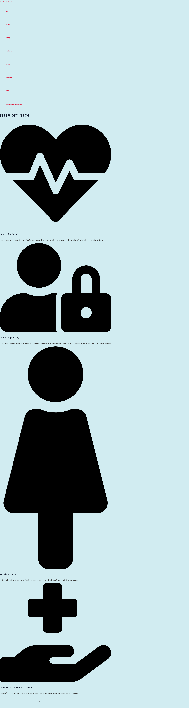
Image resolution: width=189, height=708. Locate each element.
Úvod (7, 11)
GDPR (8, 91)
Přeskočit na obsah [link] (6, 1)
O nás (8, 24)
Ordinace (9, 51)
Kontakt (8, 64)
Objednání (9, 77)
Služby (8, 38)
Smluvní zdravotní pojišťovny (14, 104)
